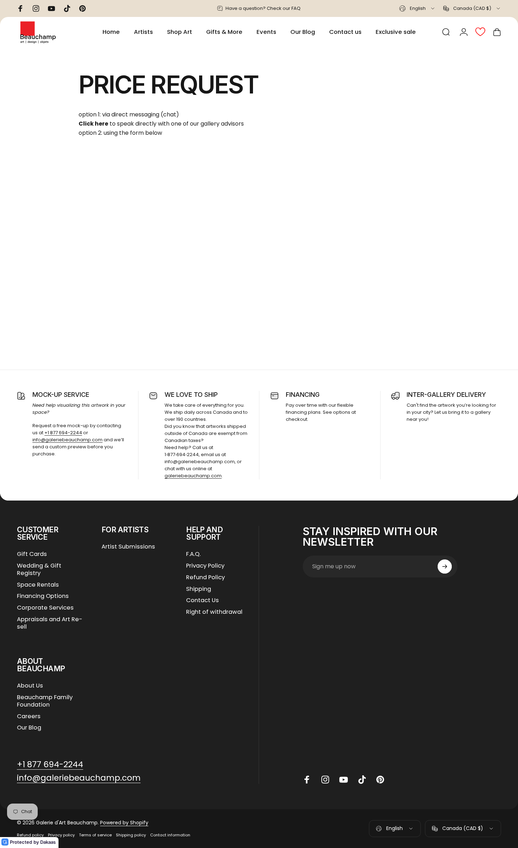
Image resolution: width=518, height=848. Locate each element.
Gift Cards (32, 554)
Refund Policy (205, 577)
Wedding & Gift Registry (39, 569)
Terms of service (95, 835)
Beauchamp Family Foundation (45, 701)
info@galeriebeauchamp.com (67, 439)
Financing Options (43, 596)
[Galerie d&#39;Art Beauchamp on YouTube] (343, 779)
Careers (29, 716)
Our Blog (29, 728)
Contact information (170, 835)
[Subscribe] (445, 566)
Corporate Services (45, 608)
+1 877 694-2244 (63, 432)
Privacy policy (61, 835)
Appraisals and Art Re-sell (49, 623)
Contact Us (202, 600)
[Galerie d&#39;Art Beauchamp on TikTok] (362, 779)
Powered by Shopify (124, 822)
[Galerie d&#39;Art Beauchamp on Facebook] (307, 779)
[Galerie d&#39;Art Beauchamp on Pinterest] (380, 779)
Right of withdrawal (214, 612)
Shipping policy (131, 835)
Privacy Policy (205, 566)
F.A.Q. (193, 554)
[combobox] (417, 8)
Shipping (198, 589)
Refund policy (30, 835)
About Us (30, 686)
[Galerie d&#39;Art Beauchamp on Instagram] (325, 779)
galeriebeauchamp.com (193, 475)
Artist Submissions (128, 547)
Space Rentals (38, 585)
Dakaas (48, 842)
